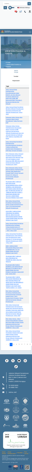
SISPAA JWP (13, 392)
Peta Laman (26, 452)
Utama (8, 63)
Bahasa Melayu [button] (24, 8)
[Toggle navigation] (30, 32)
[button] (5, 7)
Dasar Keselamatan (12, 452)
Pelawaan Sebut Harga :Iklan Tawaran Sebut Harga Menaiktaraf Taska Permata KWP (14, 120)
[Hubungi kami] (25, 11)
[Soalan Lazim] (16, 11)
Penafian (20, 453)
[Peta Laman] (30, 11)
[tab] (16, 71)
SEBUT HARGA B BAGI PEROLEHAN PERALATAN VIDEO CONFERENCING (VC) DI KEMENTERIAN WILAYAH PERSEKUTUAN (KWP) (14, 249)
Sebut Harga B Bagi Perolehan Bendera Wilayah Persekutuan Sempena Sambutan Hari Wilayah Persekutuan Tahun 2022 (15, 110)
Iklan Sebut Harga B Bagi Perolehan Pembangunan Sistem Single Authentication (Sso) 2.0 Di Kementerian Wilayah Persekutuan (14, 204)
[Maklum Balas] (20, 11)
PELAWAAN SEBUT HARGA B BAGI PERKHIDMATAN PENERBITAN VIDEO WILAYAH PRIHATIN (14, 259)
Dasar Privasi (4, 452)
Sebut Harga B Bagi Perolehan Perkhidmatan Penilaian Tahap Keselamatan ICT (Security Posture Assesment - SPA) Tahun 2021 (14, 227)
